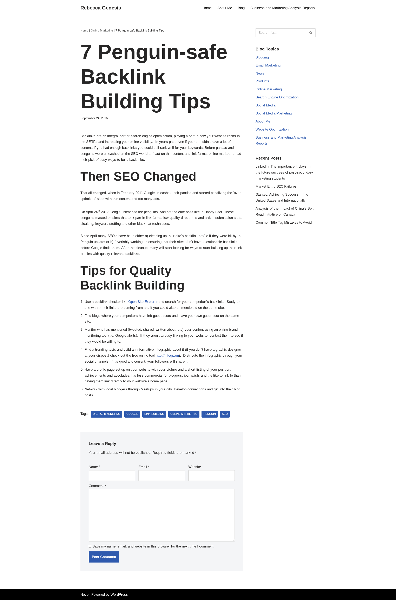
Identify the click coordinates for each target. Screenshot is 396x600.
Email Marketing (268, 65)
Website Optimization (272, 129)
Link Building (154, 414)
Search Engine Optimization (277, 97)
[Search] (311, 32)
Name (94, 467)
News (260, 73)
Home (207, 8)
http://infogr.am (167, 355)
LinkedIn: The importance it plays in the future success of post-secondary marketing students (284, 172)
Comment (97, 486)
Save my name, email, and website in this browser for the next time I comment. (153, 546)
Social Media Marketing (274, 113)
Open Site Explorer (143, 302)
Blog (241, 8)
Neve (84, 594)
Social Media (265, 105)
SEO (225, 414)
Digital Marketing (106, 414)
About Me (224, 8)
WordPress (119, 594)
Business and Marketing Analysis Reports (282, 8)
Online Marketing (102, 30)
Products (262, 81)
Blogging (262, 57)
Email (144, 467)
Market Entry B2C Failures (276, 186)
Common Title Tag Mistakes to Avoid (284, 222)
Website (194, 467)
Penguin (210, 414)
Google (132, 414)
